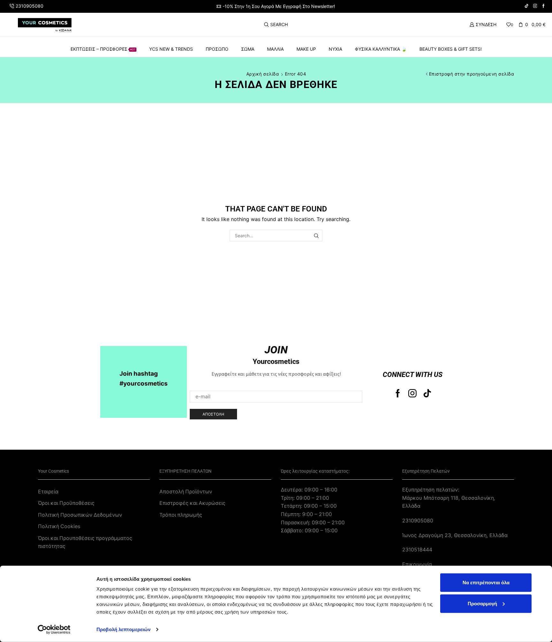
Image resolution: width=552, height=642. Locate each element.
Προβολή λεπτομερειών (123, 629)
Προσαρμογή (482, 603)
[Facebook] (543, 6)
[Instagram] (535, 6)
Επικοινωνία (417, 564)
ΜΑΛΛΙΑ (275, 49)
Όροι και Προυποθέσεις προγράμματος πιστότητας (85, 542)
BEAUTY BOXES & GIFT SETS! (450, 49)
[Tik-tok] (427, 393)
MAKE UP (306, 49)
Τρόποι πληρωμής (180, 515)
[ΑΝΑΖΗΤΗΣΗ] (316, 235)
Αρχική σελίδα (262, 74)
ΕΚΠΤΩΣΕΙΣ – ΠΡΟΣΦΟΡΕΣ (103, 49)
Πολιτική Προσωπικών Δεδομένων (80, 515)
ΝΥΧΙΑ (335, 49)
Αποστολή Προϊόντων (185, 492)
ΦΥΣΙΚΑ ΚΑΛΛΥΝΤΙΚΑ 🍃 (381, 49)
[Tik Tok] (527, 6)
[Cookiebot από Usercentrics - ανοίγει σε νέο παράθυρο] (54, 629)
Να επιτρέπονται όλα (486, 582)
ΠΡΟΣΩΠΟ (217, 49)
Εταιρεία (48, 492)
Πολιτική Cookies (59, 526)
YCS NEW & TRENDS (171, 49)
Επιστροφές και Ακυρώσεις (192, 503)
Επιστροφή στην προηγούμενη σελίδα (471, 74)
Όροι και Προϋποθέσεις (66, 503)
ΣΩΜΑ (247, 49)
